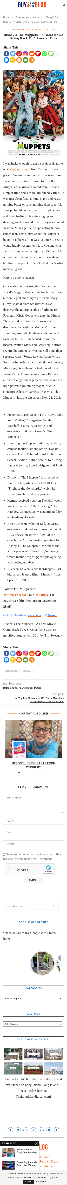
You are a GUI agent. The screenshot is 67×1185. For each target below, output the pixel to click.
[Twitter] (13, 53)
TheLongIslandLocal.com (33, 1096)
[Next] (57, 963)
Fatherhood (42, 1157)
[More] (32, 60)
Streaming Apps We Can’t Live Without (27, 1163)
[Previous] (6, 963)
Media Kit (51, 1166)
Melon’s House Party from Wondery (27, 1151)
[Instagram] (25, 53)
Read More (41, 1182)
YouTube (41, 594)
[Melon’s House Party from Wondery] (33, 739)
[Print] (19, 60)
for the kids (11, 671)
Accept (28, 1181)
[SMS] (51, 53)
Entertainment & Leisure (27, 17)
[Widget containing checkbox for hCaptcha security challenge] (30, 869)
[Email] (25, 60)
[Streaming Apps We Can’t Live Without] (8, 1165)
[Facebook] (6, 53)
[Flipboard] (38, 53)
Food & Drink (49, 1161)
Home (6, 17)
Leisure (52, 30)
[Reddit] (32, 53)
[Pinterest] (19, 53)
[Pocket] (57, 53)
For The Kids (40, 30)
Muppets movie (19, 169)
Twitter (8, 594)
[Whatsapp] (44, 53)
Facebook (21, 594)
